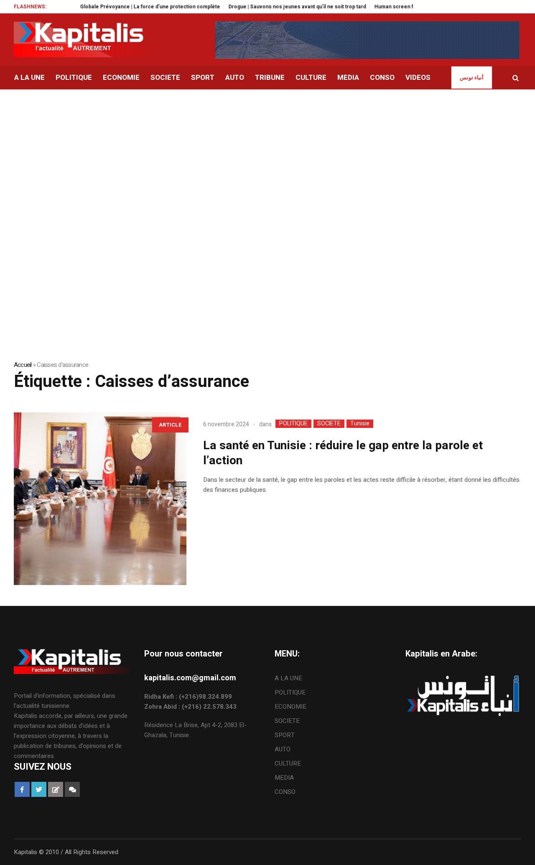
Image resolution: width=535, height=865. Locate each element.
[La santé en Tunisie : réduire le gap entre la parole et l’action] (100, 498)
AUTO (282, 749)
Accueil (23, 364)
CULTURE (288, 763)
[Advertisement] (267, 152)
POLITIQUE (293, 424)
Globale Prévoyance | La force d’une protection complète (134, 6)
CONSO (285, 791)
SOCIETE (329, 424)
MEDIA (284, 777)
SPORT (285, 735)
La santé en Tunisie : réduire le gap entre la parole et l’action (343, 453)
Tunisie (359, 424)
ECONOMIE (290, 706)
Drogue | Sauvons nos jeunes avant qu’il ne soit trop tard (280, 6)
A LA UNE (288, 678)
